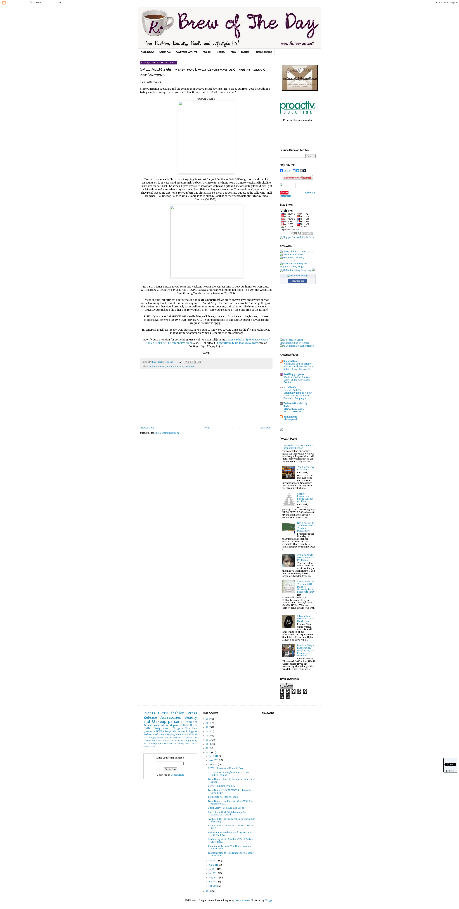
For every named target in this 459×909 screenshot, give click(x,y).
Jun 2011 (213, 873)
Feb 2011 (213, 886)
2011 (208, 752)
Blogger (269, 900)
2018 (209, 723)
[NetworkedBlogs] (297, 275)
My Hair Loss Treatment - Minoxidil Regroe (298, 446)
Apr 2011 (213, 881)
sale (161, 734)
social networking (180, 740)
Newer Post (147, 427)
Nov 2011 (214, 760)
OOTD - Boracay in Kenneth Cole (225, 768)
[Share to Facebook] (196, 362)
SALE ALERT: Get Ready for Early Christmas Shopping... (231, 820)
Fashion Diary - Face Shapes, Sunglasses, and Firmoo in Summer (305, 650)
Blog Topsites (310, 252)
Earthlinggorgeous (293, 374)
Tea (195, 737)
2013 (208, 744)
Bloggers (178, 728)
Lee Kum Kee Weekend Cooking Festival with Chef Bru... (229, 833)
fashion (178, 713)
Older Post (265, 427)
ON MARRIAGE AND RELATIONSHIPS (293, 410)
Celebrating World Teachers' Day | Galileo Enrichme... (230, 840)
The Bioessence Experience (305, 468)
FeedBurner (177, 774)
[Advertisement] (206, 399)
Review (165, 731)
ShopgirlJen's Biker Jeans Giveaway (237, 343)
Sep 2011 (213, 860)
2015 (208, 735)
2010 (208, 891)
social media (162, 740)
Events (245, 52)
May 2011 (214, 877)
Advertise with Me (186, 52)
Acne (178, 734)
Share (287, 170)
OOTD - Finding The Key (221, 786)
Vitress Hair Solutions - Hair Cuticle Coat (305, 619)
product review (177, 731)
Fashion (207, 52)
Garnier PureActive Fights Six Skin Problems (305, 497)
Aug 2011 (214, 865)
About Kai (165, 52)
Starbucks (187, 737)
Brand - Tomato (157, 366)
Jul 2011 (213, 869)
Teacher (168, 743)
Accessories (170, 717)
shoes (167, 728)
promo (177, 725)
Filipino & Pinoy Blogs (292, 266)
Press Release (263, 52)
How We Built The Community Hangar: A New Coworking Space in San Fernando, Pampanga (297, 394)
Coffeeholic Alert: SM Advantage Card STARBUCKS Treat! (228, 813)
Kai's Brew (147, 52)
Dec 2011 (214, 756)
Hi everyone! (290, 419)
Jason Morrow (242, 900)
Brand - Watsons (174, 366)
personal (176, 721)
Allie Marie (293, 261)
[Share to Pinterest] (199, 362)
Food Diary (190, 725)
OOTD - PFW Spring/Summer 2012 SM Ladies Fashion (228, 773)
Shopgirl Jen (290, 361)
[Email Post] (180, 362)
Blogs (281, 261)
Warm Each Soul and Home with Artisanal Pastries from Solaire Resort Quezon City (298, 366)
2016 (209, 731)
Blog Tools (287, 261)
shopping (170, 734)
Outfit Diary (151, 728)
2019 (208, 718)
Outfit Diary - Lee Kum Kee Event (226, 807)
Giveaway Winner (172, 737)
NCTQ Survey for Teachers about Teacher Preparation (306, 527)
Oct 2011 (213, 764)
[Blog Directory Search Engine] (292, 257)
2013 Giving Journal (182, 744)
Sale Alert (189, 366)
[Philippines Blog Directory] (295, 270)
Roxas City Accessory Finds (223, 797)
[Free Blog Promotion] (291, 254)
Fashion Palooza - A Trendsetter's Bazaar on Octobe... (231, 854)
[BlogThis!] (189, 362)
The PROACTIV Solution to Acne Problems (305, 557)
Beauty (221, 52)
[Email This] (186, 362)
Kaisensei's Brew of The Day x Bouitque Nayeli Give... (229, 847)
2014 (208, 739)
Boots (184, 734)
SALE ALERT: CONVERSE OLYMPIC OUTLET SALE (231, 826)
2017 (208, 727)
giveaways (149, 731)
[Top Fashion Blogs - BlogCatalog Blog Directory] (298, 343)
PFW (158, 731)
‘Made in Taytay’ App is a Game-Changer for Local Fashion (296, 380)
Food (233, 52)
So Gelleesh (289, 387)
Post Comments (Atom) (166, 433)
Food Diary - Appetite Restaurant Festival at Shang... (231, 780)
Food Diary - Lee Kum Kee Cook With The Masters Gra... (230, 802)
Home (207, 427)
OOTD (163, 713)
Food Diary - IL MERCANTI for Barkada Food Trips (229, 791)
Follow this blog (297, 281)
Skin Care (191, 728)
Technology (149, 740)
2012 (208, 748)
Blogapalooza (156, 737)
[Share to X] (193, 362)
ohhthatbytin (290, 416)
